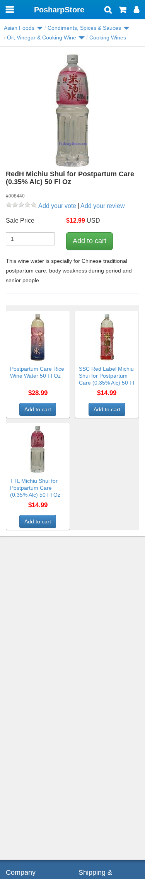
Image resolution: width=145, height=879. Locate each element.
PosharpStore (59, 9)
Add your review (102, 206)
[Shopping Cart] (122, 10)
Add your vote (57, 206)
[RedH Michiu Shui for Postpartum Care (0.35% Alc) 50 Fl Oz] (72, 111)
